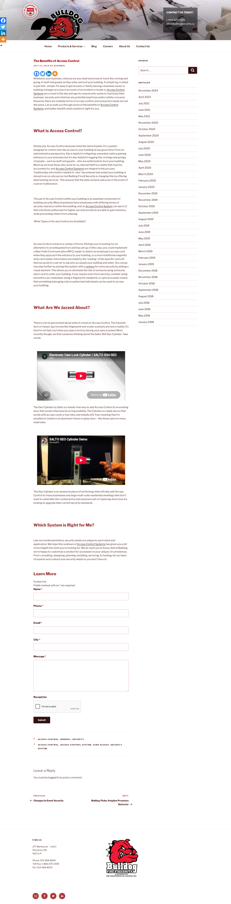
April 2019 (144, 244)
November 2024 (148, 90)
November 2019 (148, 199)
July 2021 (143, 103)
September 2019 (148, 212)
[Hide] (1, 45)
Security (78, 739)
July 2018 (143, 302)
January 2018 (146, 322)
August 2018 (146, 296)
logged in (53, 777)
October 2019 (146, 206)
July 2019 (143, 225)
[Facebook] (36, 73)
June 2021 (144, 109)
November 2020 (148, 122)
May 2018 (144, 315)
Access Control (48, 739)
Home (48, 46)
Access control (48, 745)
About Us (124, 46)
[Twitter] (42, 73)
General (65, 739)
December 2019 (147, 193)
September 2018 (148, 289)
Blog (94, 46)
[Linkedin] (49, 73)
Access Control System (99, 206)
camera (89, 266)
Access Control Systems (70, 168)
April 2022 (144, 97)
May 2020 (144, 161)
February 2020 (147, 180)
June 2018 (144, 309)
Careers (108, 46)
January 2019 (146, 264)
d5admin (59, 66)
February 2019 (146, 257)
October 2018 (146, 283)
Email (37, 622)
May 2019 (144, 238)
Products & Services (70, 46)
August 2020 (146, 142)
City (36, 639)
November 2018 (148, 277)
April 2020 (144, 167)
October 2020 (146, 129)
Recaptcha (40, 697)
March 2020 (145, 174)
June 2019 (144, 232)
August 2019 (146, 219)
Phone (38, 605)
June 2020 (144, 154)
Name (37, 589)
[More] (55, 73)
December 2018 (147, 270)
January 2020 (146, 187)
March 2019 (145, 251)
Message (39, 656)
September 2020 (148, 135)
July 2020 (144, 148)
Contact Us (143, 46)
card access (101, 745)
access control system (75, 745)
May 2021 (144, 116)
